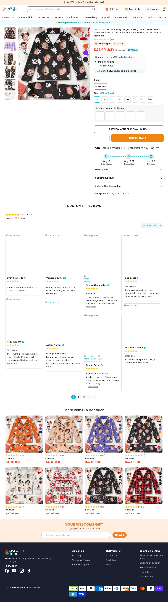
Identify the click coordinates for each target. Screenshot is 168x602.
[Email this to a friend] (129, 194)
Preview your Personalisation (128, 129)
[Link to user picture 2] (87, 278)
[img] (13, 281)
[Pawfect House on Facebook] (7, 571)
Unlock (119, 535)
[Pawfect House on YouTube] (14, 571)
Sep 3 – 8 (108, 65)
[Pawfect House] (10, 9)
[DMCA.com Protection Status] (73, 588)
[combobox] (58, 9)
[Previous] (20, 64)
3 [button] (84, 397)
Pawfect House (20, 587)
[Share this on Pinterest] (123, 194)
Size (104, 93)
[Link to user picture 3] (94, 358)
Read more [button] (91, 306)
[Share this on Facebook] (118, 194)
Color (97, 80)
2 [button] (78, 397)
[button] (100, 39)
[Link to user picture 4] (101, 358)
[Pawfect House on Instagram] (22, 571)
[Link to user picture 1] (24, 254)
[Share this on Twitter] (113, 194)
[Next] (88, 64)
